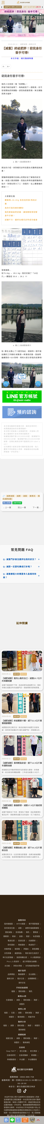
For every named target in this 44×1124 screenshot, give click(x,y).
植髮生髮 (9, 1038)
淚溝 (21, 936)
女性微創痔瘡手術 (32, 966)
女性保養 (7, 953)
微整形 (22, 1004)
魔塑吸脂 (18, 953)
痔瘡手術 (31, 1017)
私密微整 (36, 936)
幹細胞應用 (11, 1059)
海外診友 (21, 983)
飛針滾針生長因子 (32, 953)
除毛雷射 (11, 945)
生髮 (13, 1013)
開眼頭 (6, 936)
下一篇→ (37, 507)
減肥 (19, 496)
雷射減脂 (8, 932)
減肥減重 (23, 44)
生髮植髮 (9, 1000)
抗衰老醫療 (23, 1055)
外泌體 (22, 1059)
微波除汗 (32, 945)
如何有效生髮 (9, 928)
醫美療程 (21, 1017)
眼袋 (14, 936)
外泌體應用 (32, 1059)
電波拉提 (11, 941)
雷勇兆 (32, 496)
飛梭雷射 (21, 945)
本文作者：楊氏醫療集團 (22, 58)
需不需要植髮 (34, 924)
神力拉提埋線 (8, 957)
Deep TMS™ (11, 1051)
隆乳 (27, 932)
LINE (14, 1118)
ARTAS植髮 (20, 924)
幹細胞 (33, 1055)
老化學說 (33, 1051)
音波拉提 (21, 941)
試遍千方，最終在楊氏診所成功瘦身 (21, 220)
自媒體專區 (32, 979)
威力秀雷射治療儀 (30, 962)
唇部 (27, 936)
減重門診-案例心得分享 (13, 7)
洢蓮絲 (26, 949)
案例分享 (32, 44)
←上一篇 (7, 507)
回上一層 (22, 507)
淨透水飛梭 (17, 966)
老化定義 (23, 1051)
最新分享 (10, 979)
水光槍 (7, 966)
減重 (25, 496)
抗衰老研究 (11, 1055)
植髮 (13, 991)
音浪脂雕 (19, 932)
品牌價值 (11, 974)
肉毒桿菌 (7, 949)
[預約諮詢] (6, 1120)
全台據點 (32, 974)
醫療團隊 (21, 974)
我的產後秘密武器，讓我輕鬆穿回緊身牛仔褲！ (21, 214)
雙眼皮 (35, 932)
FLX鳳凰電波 (35, 957)
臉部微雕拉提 (22, 957)
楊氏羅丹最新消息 (22, 1)
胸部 (35, 1000)
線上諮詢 (7, 503)
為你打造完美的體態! (14, 208)
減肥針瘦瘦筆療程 (32, 928)
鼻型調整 (35, 949)
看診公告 (20, 979)
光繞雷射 (32, 941)
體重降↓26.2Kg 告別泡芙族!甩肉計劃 (21, 202)
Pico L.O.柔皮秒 (13, 962)
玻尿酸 (17, 949)
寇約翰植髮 (8, 924)
